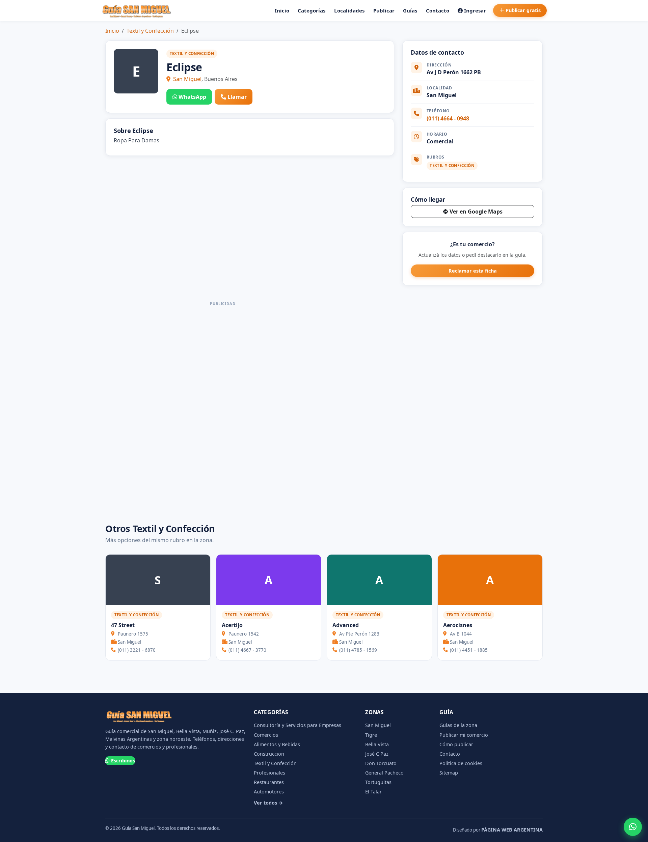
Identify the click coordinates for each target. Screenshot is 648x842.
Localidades (349, 10)
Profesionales (269, 772)
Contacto (437, 10)
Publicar (384, 10)
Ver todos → (268, 802)
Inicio (282, 10)
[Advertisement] (222, 409)
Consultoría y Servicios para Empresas (297, 725)
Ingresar (475, 10)
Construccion (269, 754)
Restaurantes (269, 782)
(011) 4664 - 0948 (448, 118)
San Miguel (187, 79)
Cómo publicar (456, 744)
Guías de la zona (458, 725)
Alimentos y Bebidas (277, 744)
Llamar (237, 97)
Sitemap (448, 772)
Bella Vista (377, 744)
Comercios (266, 735)
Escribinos (123, 760)
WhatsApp (192, 97)
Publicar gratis (523, 10)
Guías (410, 10)
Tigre (371, 735)
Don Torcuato (381, 763)
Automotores (269, 791)
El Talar (373, 791)
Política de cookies (460, 763)
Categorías (311, 10)
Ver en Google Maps (476, 211)
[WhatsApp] (633, 827)
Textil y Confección (150, 30)
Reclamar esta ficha (473, 271)
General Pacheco (384, 772)
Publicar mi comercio (463, 735)
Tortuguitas (378, 782)
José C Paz (376, 754)
